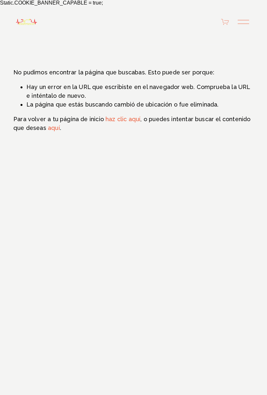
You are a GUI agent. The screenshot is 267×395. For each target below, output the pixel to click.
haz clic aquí (122, 119)
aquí (54, 127)
